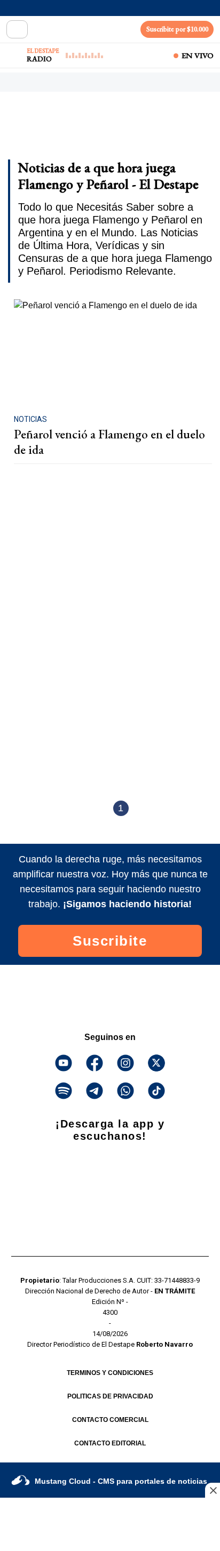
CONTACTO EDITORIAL (110, 1443)
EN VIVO (198, 55)
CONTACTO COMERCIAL (110, 1420)
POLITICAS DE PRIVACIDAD (110, 1396)
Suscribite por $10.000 (177, 29)
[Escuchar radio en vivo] (14, 55)
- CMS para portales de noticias (121, 1481)
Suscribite (110, 941)
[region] (93, 129)
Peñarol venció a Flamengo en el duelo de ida (109, 442)
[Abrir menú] (17, 29)
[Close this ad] (212, 1490)
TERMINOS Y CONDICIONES (110, 1373)
